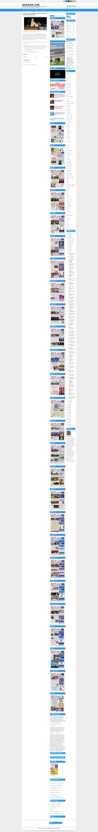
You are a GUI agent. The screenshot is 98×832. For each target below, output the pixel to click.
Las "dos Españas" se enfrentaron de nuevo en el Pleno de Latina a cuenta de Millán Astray (57, 119)
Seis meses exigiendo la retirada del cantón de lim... (71, 348)
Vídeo (68, 224)
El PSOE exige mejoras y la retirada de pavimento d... (71, 356)
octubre (69, 241)
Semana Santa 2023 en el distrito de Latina (71, 291)
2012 (68, 419)
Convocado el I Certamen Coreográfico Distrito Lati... (70, 382)
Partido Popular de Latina (55, 788)
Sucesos (68, 208)
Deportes (37, 9)
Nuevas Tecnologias (70, 177)
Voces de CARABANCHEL (55, 811)
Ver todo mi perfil (69, 462)
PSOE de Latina (53, 794)
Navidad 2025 (69, 175)
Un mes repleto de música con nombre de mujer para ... (71, 386)
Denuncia (68, 105)
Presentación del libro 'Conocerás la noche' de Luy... (71, 307)
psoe (68, 193)
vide (67, 220)
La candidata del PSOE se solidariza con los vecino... (71, 275)
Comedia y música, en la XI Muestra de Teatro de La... (71, 332)
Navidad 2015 (69, 161)
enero (69, 402)
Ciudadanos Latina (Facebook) (56, 792)
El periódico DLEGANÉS (55, 813)
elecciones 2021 (69, 119)
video (68, 222)
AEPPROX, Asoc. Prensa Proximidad (57, 802)
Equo (68, 128)
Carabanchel (69, 87)
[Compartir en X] (25, 54)
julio (69, 246)
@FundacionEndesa (40, 48)
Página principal (52, 824)
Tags (56, 15)
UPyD (68, 217)
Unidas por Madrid (70, 215)
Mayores (68, 152)
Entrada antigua (46, 56)
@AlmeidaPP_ (29, 46)
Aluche (68, 78)
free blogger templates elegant (56, 830)
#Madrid (26, 46)
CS (67, 98)
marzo (69, 252)
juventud (68, 146)
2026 (68, 232)
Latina (68, 148)
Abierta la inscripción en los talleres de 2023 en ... (71, 298)
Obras (35, 16)
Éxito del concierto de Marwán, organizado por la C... (71, 279)
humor (68, 139)
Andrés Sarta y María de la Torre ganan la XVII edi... (71, 397)
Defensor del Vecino (70, 101)
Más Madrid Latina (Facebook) (56, 790)
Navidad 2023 (69, 172)
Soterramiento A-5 (70, 206)
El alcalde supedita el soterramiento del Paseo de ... (71, 338)
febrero (69, 400)
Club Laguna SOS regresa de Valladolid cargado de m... (71, 324)
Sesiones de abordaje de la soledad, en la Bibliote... (71, 264)
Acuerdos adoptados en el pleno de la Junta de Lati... (71, 320)
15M (67, 72)
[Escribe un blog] (24, 54)
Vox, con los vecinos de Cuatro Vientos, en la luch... (71, 254)
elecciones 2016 (69, 116)
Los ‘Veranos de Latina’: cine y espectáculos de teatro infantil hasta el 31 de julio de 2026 (60, 113)
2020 (68, 407)
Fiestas (68, 134)
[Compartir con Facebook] (26, 54)
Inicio (36, 56)
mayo (69, 249)
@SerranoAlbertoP (33, 45)
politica (68, 190)
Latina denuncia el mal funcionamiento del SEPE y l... (71, 288)
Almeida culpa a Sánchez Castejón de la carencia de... (71, 341)
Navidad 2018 (69, 163)
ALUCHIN (68, 80)
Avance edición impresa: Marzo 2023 (71, 363)
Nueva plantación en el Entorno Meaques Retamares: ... (71, 261)
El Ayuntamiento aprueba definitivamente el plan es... (71, 390)
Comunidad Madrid (70, 96)
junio (69, 247)
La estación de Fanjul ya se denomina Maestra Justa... (71, 304)
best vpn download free (64, 830)
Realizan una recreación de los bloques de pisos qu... (71, 394)
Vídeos (32, 9)
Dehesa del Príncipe (70, 103)
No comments (39, 16)
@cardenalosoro (36, 46)
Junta (33, 16)
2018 (68, 410)
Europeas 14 (69, 130)
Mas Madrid (69, 150)
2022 (68, 404)
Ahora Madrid (69, 76)
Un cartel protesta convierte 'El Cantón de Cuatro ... (71, 367)
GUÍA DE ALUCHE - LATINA (30, 4)
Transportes (69, 211)
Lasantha (38, 830)
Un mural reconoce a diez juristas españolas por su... (71, 257)
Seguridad (68, 197)
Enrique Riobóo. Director (70, 436)
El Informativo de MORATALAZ (56, 804)
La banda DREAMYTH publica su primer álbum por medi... (71, 271)
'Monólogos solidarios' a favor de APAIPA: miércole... (71, 314)
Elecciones (69, 112)
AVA (67, 81)
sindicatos (68, 202)
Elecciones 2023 (69, 121)
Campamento (69, 85)
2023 (68, 237)
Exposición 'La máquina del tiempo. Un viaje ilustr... (71, 371)
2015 (68, 415)
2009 (68, 424)
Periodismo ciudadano (70, 186)
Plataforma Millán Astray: (60, 96)
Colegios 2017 (69, 92)
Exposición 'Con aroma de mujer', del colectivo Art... (71, 311)
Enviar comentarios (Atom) (31, 64)
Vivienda (68, 226)
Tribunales (68, 213)
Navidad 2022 (69, 170)
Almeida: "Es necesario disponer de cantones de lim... (71, 328)
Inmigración (69, 141)
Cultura (27, 9)
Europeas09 (69, 132)
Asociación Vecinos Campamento (56, 785)
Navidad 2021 (69, 168)
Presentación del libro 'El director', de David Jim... (71, 294)
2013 (68, 418)
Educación (68, 110)
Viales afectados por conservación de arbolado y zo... (71, 378)
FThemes (30, 830)
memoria (68, 155)
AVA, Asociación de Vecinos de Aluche (57, 783)
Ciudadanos (69, 90)
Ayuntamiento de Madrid (55, 781)
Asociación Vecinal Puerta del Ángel (57, 797)
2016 (68, 413)
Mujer (68, 157)
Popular (52, 15)
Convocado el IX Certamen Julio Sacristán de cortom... (71, 360)
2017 (68, 412)
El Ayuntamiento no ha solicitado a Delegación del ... (71, 301)
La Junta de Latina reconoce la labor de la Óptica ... (71, 268)
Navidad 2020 (69, 166)
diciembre (70, 238)
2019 (68, 409)
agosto (69, 244)
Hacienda (68, 137)
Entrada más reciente (26, 56)
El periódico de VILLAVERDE (55, 806)
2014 (68, 416)
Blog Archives (61, 15)
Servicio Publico (69, 199)
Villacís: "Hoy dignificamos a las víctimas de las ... (71, 345)
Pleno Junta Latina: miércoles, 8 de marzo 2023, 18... (71, 375)
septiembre (70, 243)
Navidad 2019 (69, 164)
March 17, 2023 (36, 51)
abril (69, 250)
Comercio (68, 94)
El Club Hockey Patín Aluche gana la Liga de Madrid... (71, 335)
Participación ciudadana (71, 184)
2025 (68, 234)
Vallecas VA (53, 809)
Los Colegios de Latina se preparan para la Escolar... (71, 352)
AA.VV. (68, 74)
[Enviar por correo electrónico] (23, 54)
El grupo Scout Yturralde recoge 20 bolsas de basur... (71, 284)
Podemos (68, 188)
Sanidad (68, 195)
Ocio (68, 181)
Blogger (61, 777)
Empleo (68, 123)
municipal (68, 159)
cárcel (68, 89)
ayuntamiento (27, 16)
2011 (68, 421)
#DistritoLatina (43, 47)
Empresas (68, 125)
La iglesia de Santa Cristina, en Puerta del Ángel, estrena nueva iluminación (35, 14)
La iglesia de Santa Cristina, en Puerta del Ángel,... (71, 317)
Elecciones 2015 (69, 114)
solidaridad (68, 204)
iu (67, 143)
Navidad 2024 (69, 173)
